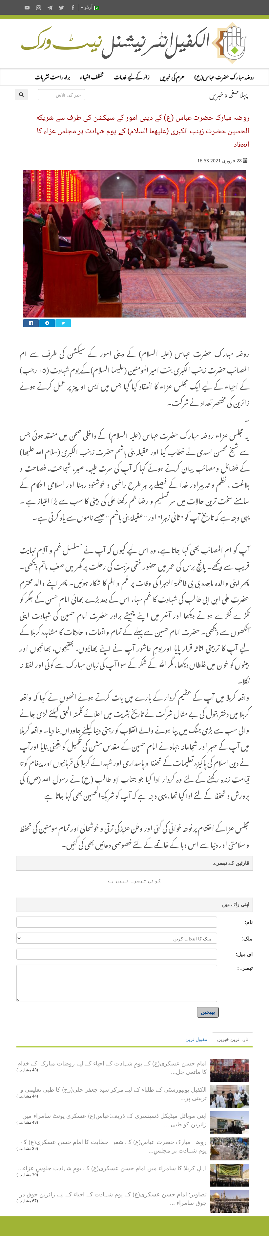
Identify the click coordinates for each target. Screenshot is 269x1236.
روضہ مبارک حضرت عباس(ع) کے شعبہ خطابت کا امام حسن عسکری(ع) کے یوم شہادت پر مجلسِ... (113, 1145)
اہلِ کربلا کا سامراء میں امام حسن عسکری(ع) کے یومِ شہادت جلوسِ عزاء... (112, 1167)
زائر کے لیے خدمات (132, 75)
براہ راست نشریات (52, 75)
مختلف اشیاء (92, 75)
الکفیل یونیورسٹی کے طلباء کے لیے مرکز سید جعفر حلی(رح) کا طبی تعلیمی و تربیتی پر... (113, 1093)
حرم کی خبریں (171, 75)
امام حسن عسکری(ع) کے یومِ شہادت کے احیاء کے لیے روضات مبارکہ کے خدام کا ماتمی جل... (112, 1067)
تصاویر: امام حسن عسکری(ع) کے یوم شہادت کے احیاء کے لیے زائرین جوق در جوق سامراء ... (113, 1198)
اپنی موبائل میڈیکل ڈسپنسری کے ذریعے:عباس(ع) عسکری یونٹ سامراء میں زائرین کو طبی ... (114, 1119)
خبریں (216, 93)
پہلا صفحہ (238, 93)
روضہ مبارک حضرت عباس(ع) (224, 75)
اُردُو (88, 7)
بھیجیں (208, 1012)
